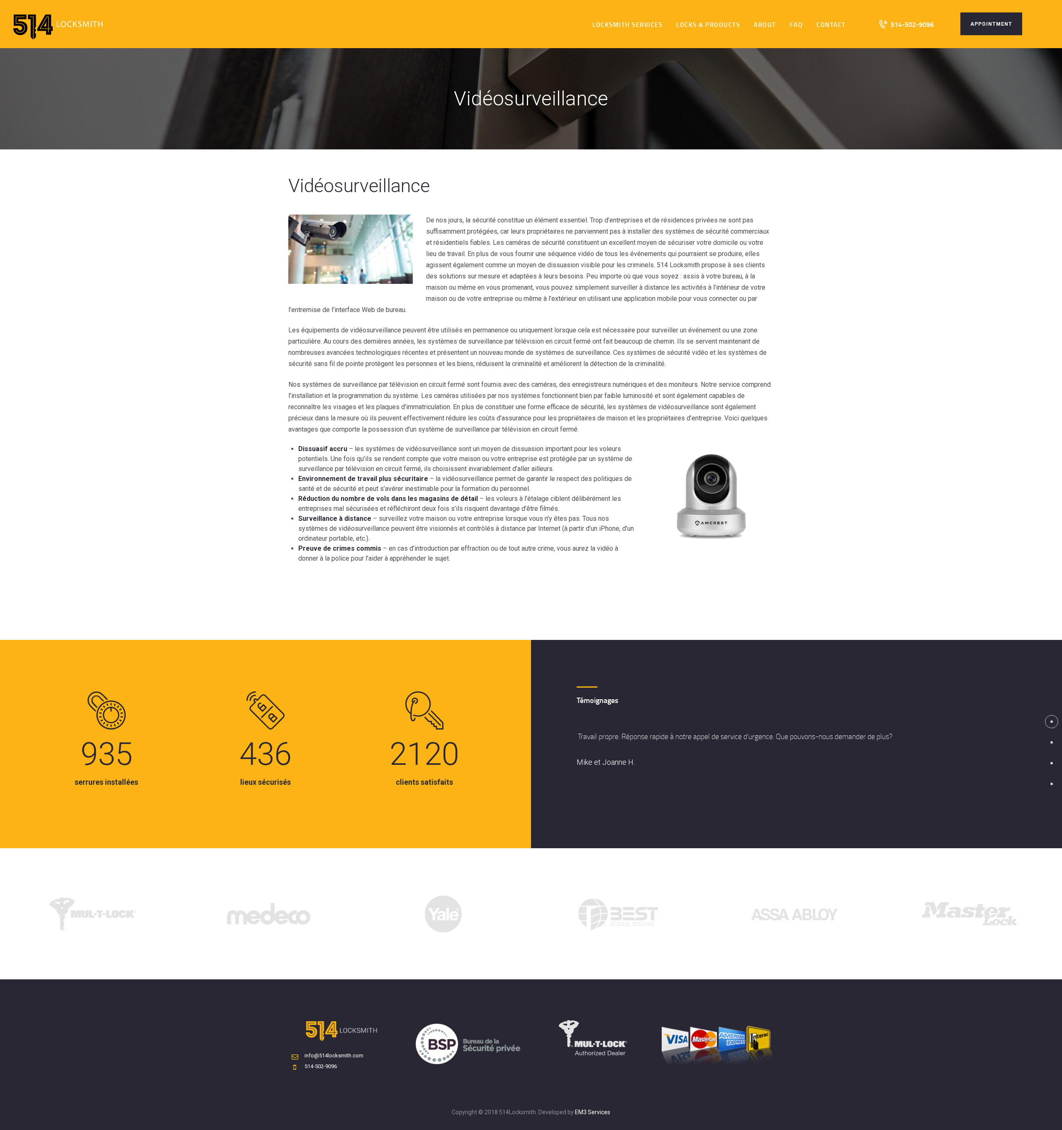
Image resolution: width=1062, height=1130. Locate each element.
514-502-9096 (320, 1066)
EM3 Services (592, 1112)
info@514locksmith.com (333, 1055)
